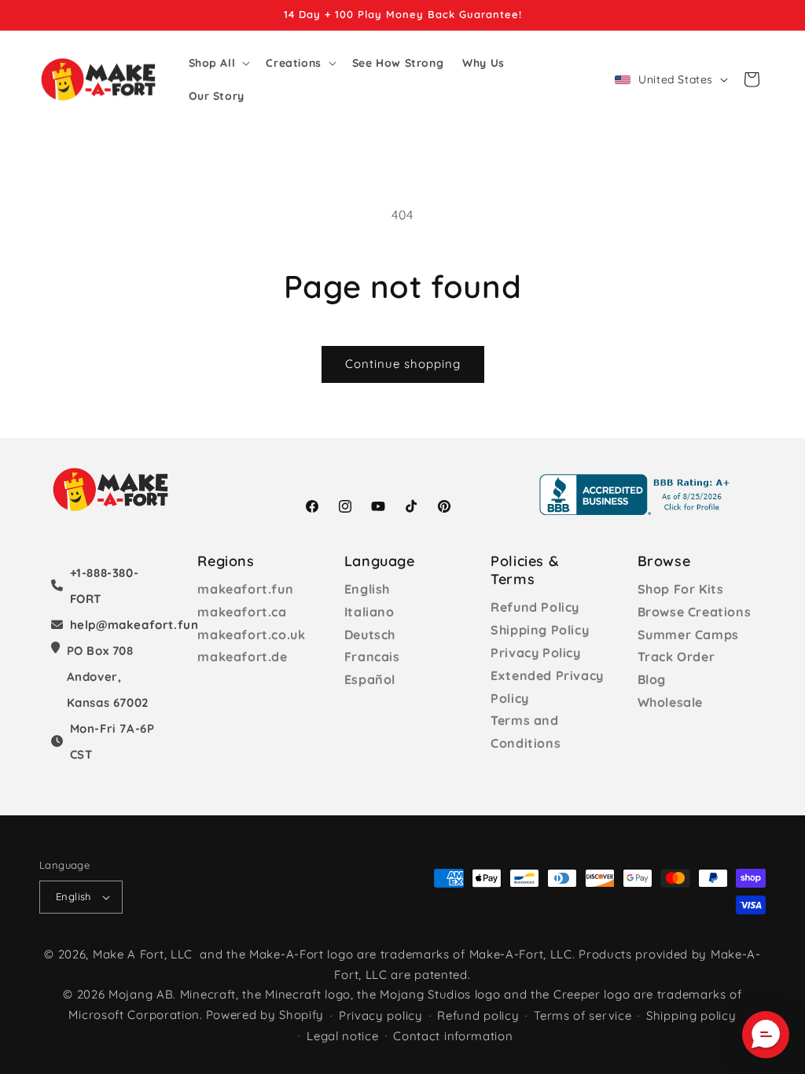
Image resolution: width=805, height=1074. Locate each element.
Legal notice (342, 1035)
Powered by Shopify (265, 1014)
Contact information (453, 1035)
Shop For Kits (681, 589)
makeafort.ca (241, 612)
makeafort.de (242, 656)
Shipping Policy (540, 630)
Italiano (369, 612)
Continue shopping (403, 363)
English (367, 589)
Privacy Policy (535, 652)
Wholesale (670, 702)
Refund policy (478, 1015)
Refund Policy (535, 607)
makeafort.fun (245, 589)
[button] (218, 62)
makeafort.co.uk (251, 634)
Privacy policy (381, 1015)
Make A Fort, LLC (143, 954)
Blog (652, 679)
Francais (372, 656)
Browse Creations (695, 612)
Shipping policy (691, 1015)
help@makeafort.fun (134, 624)
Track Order (676, 656)
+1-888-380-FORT (104, 585)
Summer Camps (688, 634)
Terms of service (582, 1015)
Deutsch (369, 634)
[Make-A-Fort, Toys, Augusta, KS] (637, 494)
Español (369, 679)
